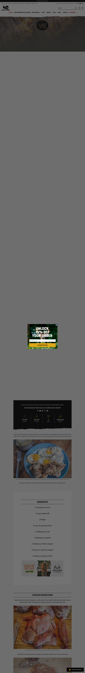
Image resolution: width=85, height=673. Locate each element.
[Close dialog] (56, 325)
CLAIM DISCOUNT (42, 345)
